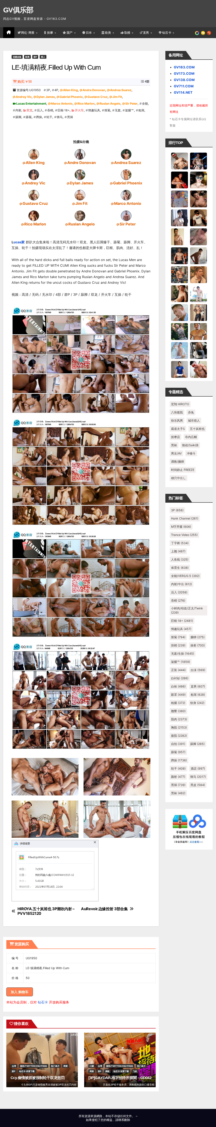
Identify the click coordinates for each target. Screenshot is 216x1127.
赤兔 (191, 412)
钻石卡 (43, 1002)
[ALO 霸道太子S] (198, 255)
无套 (118, 110)
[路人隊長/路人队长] (198, 312)
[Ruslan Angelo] (80, 215)
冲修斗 (191, 453)
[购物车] (203, 32)
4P (56, 90)
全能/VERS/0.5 (185, 576)
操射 (197, 645)
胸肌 (179, 727)
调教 (107, 1071)
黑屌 (70, 117)
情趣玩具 (94, 110)
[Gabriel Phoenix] (126, 174)
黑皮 (197, 785)
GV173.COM (184, 73)
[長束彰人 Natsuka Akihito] (179, 369)
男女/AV (176, 453)
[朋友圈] (197, 32)
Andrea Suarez (120, 90)
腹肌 (179, 735)
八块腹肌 (177, 412)
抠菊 (107, 110)
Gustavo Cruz (98, 97)
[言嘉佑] (179, 217)
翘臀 (178, 711)
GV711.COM (184, 86)
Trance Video (184, 535)
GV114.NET (183, 92)
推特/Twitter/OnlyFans (33, 1066)
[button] (209, 33)
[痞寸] (179, 255)
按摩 (50, 33)
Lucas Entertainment (31, 103)
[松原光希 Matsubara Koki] (198, 198)
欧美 (108, 33)
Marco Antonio (62, 103)
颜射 (178, 776)
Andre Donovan (94, 90)
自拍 (178, 744)
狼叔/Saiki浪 (190, 445)
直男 (146, 33)
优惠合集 (17, 57)
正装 (178, 670)
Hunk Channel (184, 518)
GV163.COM (184, 67)
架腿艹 (129, 110)
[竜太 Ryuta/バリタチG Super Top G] (198, 217)
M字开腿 (181, 526)
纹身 (197, 703)
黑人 (43, 57)
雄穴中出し (178, 478)
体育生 (180, 567)
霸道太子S (178, 428)
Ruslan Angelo (110, 103)
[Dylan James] (80, 174)
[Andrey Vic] (33, 174)
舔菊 (29, 117)
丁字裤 (180, 543)
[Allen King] (33, 154)
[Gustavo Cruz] (33, 195)
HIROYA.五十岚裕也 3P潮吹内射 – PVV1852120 (46, 911)
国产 (70, 33)
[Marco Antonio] (126, 195)
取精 (127, 33)
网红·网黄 (28, 33)
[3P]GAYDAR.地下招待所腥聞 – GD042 (119, 1077)
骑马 (60, 117)
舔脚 (18, 117)
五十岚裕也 (197, 428)
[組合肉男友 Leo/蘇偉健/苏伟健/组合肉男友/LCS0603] (179, 198)
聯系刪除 (124, 1120)
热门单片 (55, 1066)
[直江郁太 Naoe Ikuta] (198, 369)
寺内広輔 (191, 437)
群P (35, 57)
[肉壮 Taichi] (179, 331)
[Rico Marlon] (33, 215)
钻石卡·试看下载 (27, 1071)
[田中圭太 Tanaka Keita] (179, 293)
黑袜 (174, 445)
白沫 (198, 670)
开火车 (79, 110)
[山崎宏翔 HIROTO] (179, 161)
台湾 (14, 1066)
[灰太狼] (198, 350)
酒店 (198, 768)
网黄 (65, 1066)
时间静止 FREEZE (182, 470)
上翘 (178, 551)
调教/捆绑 (177, 461)
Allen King (70, 90)
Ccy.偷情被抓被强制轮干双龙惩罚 (38, 1077)
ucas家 (19, 242)
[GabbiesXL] (179, 312)
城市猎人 (194, 420)
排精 (178, 645)
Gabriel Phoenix (71, 97)
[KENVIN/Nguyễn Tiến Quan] (198, 161)
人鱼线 (179, 559)
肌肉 (179, 719)
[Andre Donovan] (80, 154)
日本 (89, 33)
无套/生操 (182, 653)
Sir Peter (131, 103)
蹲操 (39, 117)
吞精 (50, 110)
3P (48, 90)
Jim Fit (117, 97)
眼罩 (178, 694)
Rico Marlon (86, 103)
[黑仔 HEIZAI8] (179, 274)
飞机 (135, 1071)
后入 (40, 110)
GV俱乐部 (18, 9)
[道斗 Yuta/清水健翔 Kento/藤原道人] (198, 274)
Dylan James (45, 97)
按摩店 (175, 437)
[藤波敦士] (179, 350)
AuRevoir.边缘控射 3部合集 (104, 909)
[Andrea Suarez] (126, 154)
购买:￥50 (25, 82)
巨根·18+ (64, 110)
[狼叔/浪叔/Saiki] (198, 179)
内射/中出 (181, 584)
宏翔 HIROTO (180, 404)
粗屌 (141, 110)
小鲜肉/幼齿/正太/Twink (187, 610)
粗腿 (178, 703)
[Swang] (179, 179)
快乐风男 (177, 420)
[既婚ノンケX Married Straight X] (198, 236)
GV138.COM (184, 80)
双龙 (29, 110)
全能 (145, 103)
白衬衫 (179, 678)
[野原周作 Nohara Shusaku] (198, 331)
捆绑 (197, 637)
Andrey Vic (24, 97)
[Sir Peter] (126, 215)
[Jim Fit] (80, 195)
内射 (18, 110)
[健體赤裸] (198, 293)
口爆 (92, 1066)
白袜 (178, 686)
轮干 (49, 117)
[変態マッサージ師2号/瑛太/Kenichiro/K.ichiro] (179, 236)
